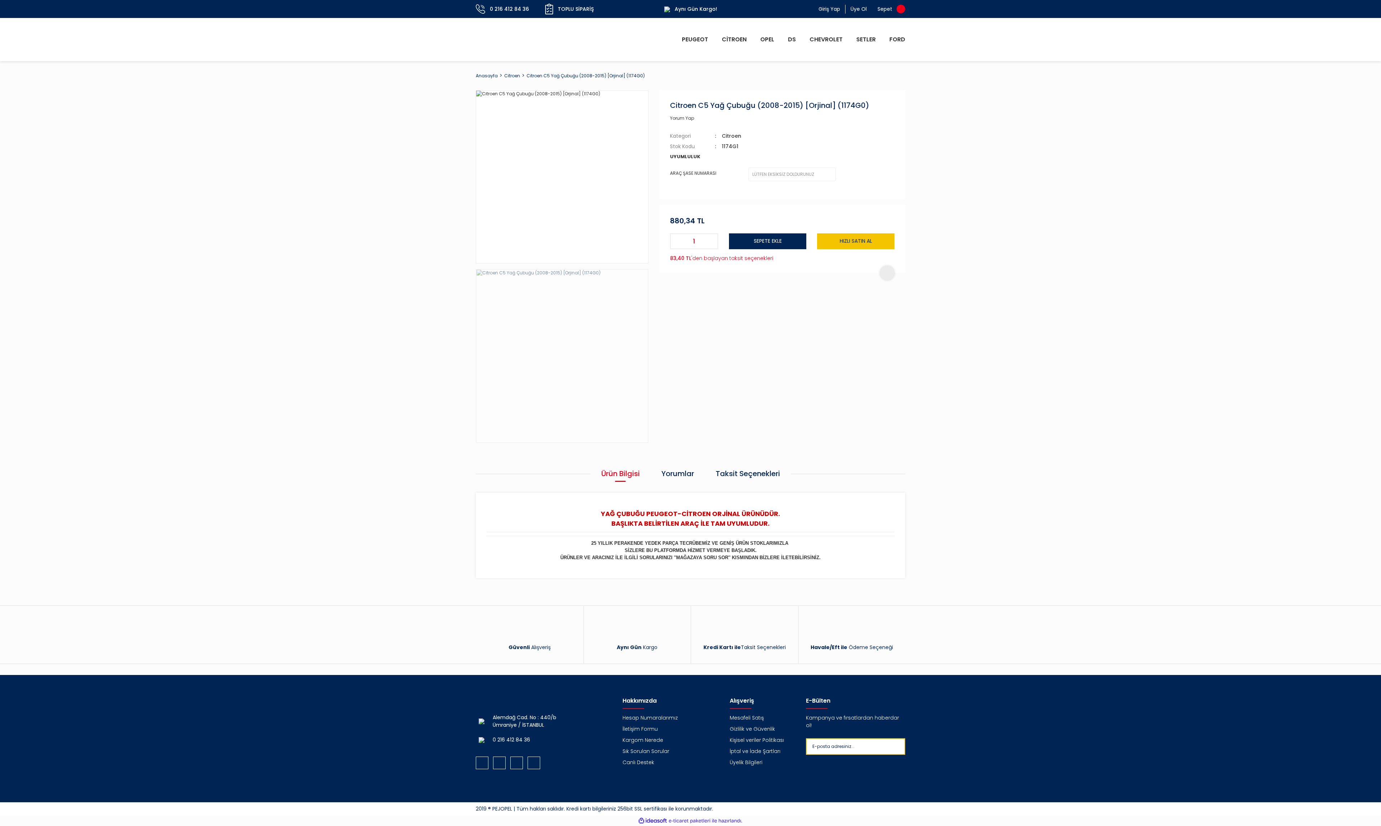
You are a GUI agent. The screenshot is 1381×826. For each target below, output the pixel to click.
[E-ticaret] (690, 821)
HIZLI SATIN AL (856, 241)
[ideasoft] (652, 820)
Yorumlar (677, 474)
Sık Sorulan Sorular (646, 751)
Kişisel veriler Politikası (757, 740)
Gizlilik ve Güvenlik (752, 729)
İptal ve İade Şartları (755, 751)
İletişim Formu (640, 729)
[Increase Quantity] (710, 241)
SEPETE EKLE (768, 241)
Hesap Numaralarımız (650, 717)
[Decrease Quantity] (678, 241)
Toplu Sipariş (576, 9)
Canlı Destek (638, 762)
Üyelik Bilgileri (746, 762)
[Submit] (911, 746)
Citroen (731, 136)
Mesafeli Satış (747, 717)
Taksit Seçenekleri (748, 474)
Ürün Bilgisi (620, 474)
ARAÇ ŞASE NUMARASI (693, 173)
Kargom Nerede (643, 740)
